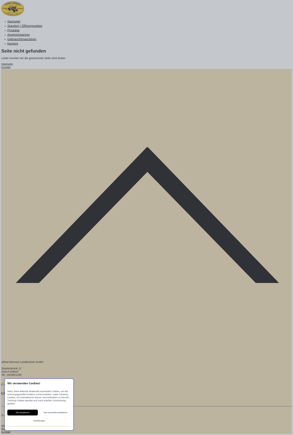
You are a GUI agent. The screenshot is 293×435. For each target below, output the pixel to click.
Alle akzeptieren (22, 412)
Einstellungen (39, 420)
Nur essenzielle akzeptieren (55, 412)
